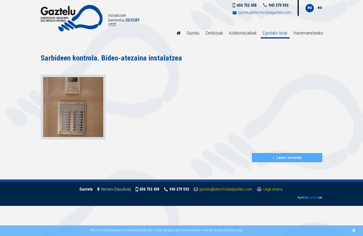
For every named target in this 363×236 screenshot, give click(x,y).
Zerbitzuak (214, 33)
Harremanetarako (308, 33)
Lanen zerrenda (289, 157)
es (320, 7)
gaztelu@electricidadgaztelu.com (264, 12)
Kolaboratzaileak (243, 33)
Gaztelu (193, 33)
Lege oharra (272, 189)
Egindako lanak (275, 33)
